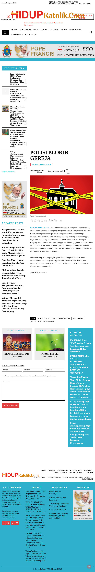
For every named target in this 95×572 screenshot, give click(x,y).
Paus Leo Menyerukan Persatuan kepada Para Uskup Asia (13, 263)
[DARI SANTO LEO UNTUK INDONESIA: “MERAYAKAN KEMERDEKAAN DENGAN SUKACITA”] (5, 91)
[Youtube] (17, 523)
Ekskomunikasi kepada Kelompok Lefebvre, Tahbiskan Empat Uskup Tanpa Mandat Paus (13, 274)
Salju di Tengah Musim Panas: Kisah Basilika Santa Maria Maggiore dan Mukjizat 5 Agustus (13, 251)
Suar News (73, 448)
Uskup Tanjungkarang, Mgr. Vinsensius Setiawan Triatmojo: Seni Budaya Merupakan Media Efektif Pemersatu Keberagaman (18, 160)
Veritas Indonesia (8, 172)
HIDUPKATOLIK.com (39, 228)
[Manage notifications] (89, 567)
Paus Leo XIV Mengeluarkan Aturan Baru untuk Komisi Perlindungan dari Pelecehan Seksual (12, 288)
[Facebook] (73, 170)
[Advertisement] (61, 83)
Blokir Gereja (43, 318)
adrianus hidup (40, 171)
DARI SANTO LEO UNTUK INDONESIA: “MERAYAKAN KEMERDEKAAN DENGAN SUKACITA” (18, 95)
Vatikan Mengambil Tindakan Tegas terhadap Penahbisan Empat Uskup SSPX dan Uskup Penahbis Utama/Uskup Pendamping (14, 304)
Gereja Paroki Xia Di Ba (61, 318)
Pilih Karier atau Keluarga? (55, 492)
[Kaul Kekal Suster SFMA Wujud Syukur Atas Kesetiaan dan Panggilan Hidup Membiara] (5, 75)
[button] (90, 32)
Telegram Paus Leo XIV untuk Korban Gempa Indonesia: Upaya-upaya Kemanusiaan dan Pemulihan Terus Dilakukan (13, 236)
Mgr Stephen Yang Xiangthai (42, 321)
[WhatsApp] (85, 170)
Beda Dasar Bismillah (57, 510)
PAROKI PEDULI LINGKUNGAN (50, 355)
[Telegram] (90, 170)
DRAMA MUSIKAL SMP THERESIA (16, 355)
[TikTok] (12, 523)
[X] (79, 170)
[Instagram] (8, 523)
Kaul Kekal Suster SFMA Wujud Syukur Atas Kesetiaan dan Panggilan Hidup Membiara (17, 79)
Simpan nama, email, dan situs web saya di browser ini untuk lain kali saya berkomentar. (30, 376)
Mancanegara (41, 164)
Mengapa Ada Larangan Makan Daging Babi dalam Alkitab (58, 515)
